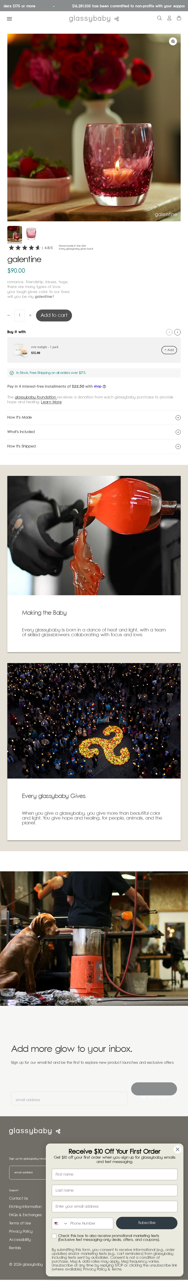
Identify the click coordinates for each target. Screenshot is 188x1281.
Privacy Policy (21, 1231)
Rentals (15, 1248)
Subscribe (146, 1223)
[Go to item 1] (14, 234)
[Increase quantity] (30, 315)
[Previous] (169, 332)
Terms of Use (20, 1223)
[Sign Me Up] (154, 1088)
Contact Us (18, 1198)
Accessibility (20, 1240)
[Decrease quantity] (8, 315)
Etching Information (25, 1207)
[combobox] (60, 1223)
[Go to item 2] (31, 234)
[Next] (177, 332)
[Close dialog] (178, 1149)
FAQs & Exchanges (25, 1215)
